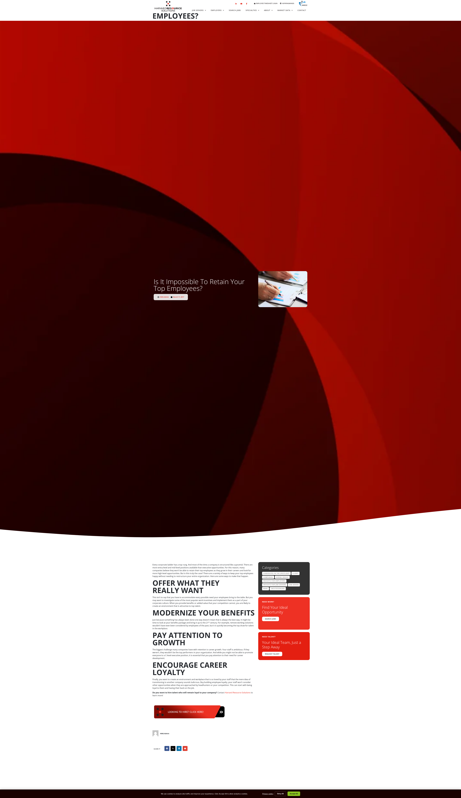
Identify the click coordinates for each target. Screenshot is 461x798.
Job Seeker (294, 585)
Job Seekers (198, 10)
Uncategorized (278, 588)
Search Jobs (235, 10)
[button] (166, 748)
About (267, 10)
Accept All (294, 794)
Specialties (251, 10)
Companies (268, 577)
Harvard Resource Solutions (237, 692)
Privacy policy (267, 794)
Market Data (283, 10)
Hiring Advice (282, 577)
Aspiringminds (288, 3)
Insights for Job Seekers (274, 585)
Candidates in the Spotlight (276, 573)
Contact (301, 10)
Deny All (280, 794)
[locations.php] (189, 720)
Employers (216, 10)
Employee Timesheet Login (266, 3)
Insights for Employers (274, 581)
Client (295, 573)
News (265, 588)
